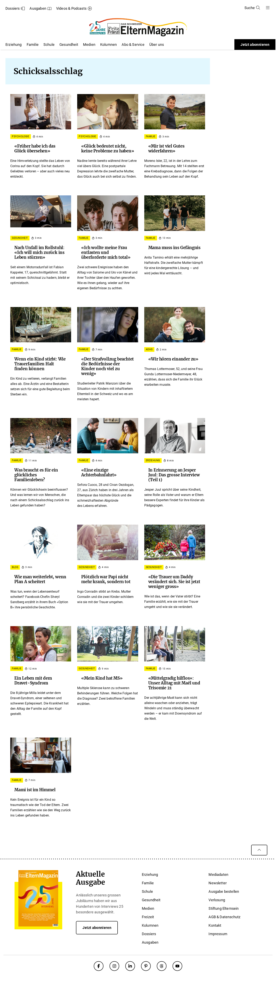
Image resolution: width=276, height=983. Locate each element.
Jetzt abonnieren (254, 44)
